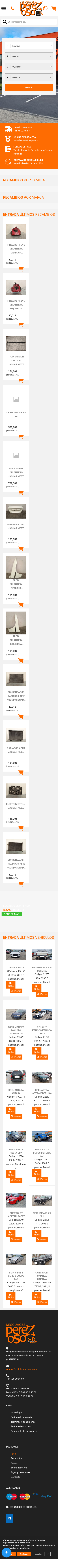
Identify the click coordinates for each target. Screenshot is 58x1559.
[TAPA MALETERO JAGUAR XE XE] (16, 511)
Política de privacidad (22, 1417)
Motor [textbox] (16, 77)
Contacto (15, 1477)
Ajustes (38, 1554)
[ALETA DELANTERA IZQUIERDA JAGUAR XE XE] (16, 623)
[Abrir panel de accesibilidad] (6, 1552)
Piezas (17, 991)
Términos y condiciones (23, 1422)
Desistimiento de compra (24, 1431)
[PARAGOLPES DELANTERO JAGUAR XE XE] (16, 455)
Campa (14, 1463)
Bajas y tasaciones (20, 1472)
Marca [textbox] (16, 46)
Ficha (11, 986)
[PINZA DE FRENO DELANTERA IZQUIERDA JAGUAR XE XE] (16, 287)
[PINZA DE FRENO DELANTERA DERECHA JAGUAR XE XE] (16, 231)
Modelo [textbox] (16, 56)
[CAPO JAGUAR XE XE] (16, 399)
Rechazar (24, 1554)
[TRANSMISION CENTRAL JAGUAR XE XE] (16, 343)
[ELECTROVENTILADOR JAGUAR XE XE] (16, 790)
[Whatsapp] (45, 8)
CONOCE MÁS (11, 914)
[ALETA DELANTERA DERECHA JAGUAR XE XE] (16, 567)
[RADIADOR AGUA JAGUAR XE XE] (16, 735)
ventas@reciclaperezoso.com (21, 1369)
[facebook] (9, 1518)
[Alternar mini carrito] (54, 8)
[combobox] (29, 45)
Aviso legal (16, 1412)
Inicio (14, 1453)
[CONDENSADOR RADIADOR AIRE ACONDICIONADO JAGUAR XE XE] (16, 679)
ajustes (26, 1548)
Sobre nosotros (19, 1467)
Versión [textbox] (16, 67)
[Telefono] (13, 8)
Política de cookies (21, 1426)
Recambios (16, 1458)
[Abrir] (3, 8)
